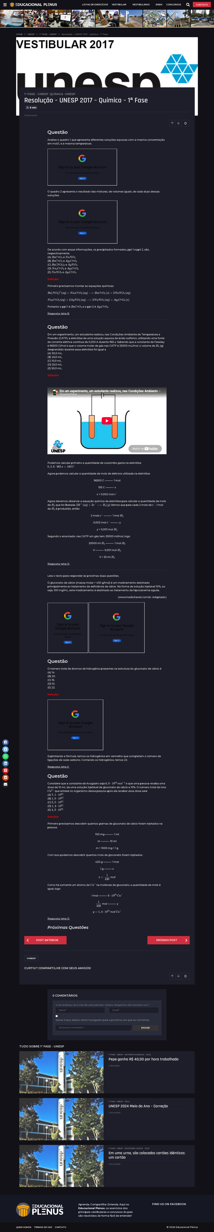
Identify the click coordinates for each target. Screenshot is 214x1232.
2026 (148, 1055)
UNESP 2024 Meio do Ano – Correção (138, 1106)
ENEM (159, 4)
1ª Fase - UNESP (36, 94)
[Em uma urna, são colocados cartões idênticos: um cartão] (61, 1166)
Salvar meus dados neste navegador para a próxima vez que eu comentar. (103, 1020)
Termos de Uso (43, 1227)
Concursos (173, 4)
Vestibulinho (141, 4)
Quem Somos (23, 1227)
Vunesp (31, 958)
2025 (147, 1148)
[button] (5, 4)
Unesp (70, 94)
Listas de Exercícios (95, 4)
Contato (60, 1227)
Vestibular (119, 4)
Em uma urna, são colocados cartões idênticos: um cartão (147, 1155)
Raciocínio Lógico (134, 1148)
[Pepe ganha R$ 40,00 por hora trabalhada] (61, 1072)
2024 (127, 1101)
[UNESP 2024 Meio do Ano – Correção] (61, 1119)
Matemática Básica (134, 1055)
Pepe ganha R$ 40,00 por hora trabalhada (143, 1059)
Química (56, 94)
